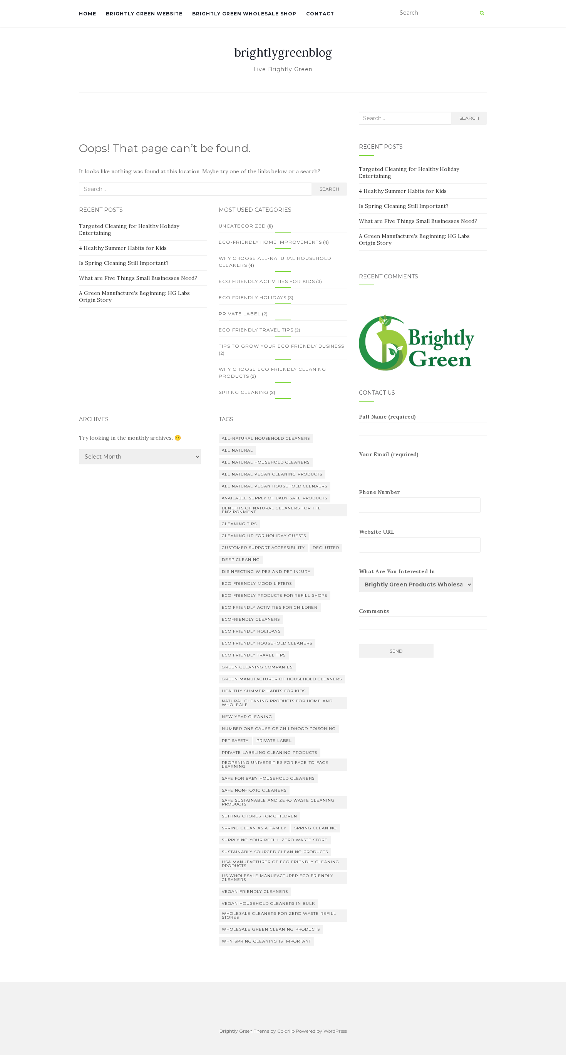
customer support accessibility (263, 547)
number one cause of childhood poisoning (279, 728)
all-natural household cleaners (266, 438)
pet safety (235, 740)
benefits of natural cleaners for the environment (271, 510)
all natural (237, 450)
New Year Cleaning (247, 716)
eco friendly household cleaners (267, 643)
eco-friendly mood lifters (257, 583)
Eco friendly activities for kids (267, 281)
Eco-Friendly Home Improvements (270, 242)
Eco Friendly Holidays (252, 297)
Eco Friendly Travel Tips (256, 330)
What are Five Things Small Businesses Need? (138, 278)
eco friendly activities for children (270, 607)
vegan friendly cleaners (255, 891)
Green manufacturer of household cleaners (282, 679)
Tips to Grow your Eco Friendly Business (281, 346)
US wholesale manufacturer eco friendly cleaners (277, 877)
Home (87, 14)
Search (329, 189)
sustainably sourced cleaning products (275, 851)
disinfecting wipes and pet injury (266, 571)
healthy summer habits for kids (264, 690)
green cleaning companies (257, 667)
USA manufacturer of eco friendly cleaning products (280, 863)
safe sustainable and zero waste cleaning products (278, 802)
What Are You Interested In (397, 571)
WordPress (335, 1031)
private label (274, 740)
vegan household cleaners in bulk (268, 903)
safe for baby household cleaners (268, 778)
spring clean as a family (254, 828)
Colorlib (286, 1031)
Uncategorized (242, 226)
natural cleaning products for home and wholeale (277, 702)
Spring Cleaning (243, 392)
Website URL (377, 531)
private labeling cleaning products (269, 752)
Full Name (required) (387, 416)
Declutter (326, 547)
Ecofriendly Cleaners (251, 619)
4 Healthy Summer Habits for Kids (123, 247)
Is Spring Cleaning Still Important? (124, 263)
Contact (320, 14)
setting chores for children (259, 816)
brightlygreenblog (283, 52)
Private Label (240, 313)
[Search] (482, 13)
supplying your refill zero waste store (275, 839)
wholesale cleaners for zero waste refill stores (279, 915)
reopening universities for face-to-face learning (275, 764)
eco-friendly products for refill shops (274, 595)
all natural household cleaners (266, 462)
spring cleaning (315, 828)
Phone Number (379, 492)
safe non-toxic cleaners (254, 790)
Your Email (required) (389, 454)
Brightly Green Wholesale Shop (244, 14)
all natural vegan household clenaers (274, 486)
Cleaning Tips (239, 523)
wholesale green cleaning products (271, 929)
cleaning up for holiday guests (264, 535)
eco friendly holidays (251, 631)
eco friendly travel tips (254, 655)
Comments (374, 611)
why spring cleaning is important (266, 941)
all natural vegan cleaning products (272, 474)
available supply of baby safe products (274, 498)
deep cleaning (241, 559)
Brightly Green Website (144, 14)
